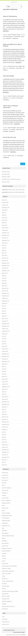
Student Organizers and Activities (9, 566)
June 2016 (4, 338)
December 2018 (5, 263)
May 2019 (4, 250)
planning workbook (6, 550)
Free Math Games (6, 171)
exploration (8, 38)
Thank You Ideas (5, 586)
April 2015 (4, 374)
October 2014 (5, 384)
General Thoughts (12, 34)
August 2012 (4, 429)
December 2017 (5, 293)
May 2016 (4, 341)
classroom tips (5, 490)
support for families (6, 573)
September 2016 (5, 331)
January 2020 (5, 230)
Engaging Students (6, 502)
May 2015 (4, 371)
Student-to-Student (6, 568)
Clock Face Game (5, 181)
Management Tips (6, 525)
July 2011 (4, 462)
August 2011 (4, 459)
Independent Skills (6, 520)
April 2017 (4, 313)
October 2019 (5, 237)
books (3, 485)
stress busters (5, 563)
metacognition (5, 533)
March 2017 (4, 316)
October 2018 (5, 268)
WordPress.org (5, 624)
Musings (18, 34)
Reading (4, 555)
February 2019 (5, 258)
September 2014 (5, 386)
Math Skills (4, 530)
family (3, 505)
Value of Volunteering (10, 16)
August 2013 (4, 406)
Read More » (6, 31)
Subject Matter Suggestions (8, 571)
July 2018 (4, 275)
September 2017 (5, 300)
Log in (3, 616)
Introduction (20, 155)
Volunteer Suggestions (7, 601)
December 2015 (5, 353)
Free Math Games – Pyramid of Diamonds (11, 179)
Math (3, 528)
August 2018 (4, 273)
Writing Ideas (5, 608)
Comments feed (5, 621)
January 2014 (5, 399)
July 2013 (4, 409)
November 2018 (5, 265)
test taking (4, 583)
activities (13, 129)
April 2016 (4, 343)
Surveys (3, 576)
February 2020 (5, 227)
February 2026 (5, 202)
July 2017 (4, 305)
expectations (12, 68)
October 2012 (5, 427)
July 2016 (4, 336)
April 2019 (4, 252)
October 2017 (5, 298)
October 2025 (5, 205)
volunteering (15, 38)
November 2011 (5, 452)
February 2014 (5, 396)
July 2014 (4, 391)
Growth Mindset (5, 518)
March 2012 (4, 442)
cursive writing (5, 497)
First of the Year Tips (9, 137)
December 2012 (5, 421)
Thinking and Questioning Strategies (10, 591)
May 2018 (4, 280)
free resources (5, 508)
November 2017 (5, 295)
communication (17, 36)
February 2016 (5, 348)
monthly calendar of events (8, 535)
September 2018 (5, 270)
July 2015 (4, 366)
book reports (5, 480)
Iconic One (8, 634)
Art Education (5, 472)
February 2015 (5, 379)
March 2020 (4, 225)
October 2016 (5, 328)
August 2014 (4, 389)
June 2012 (4, 434)
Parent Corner (11, 155)
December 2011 (5, 449)
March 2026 (4, 200)
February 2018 (5, 288)
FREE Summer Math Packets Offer (17, 189)
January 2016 (5, 351)
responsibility (19, 68)
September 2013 (5, 404)
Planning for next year (7, 548)
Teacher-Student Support (7, 581)
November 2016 (5, 326)
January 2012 (5, 447)
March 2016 (4, 346)
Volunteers (4, 603)
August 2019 (4, 242)
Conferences (5, 492)
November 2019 (5, 235)
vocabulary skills (5, 598)
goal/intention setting (7, 515)
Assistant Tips (11, 66)
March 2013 (4, 414)
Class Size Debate (8, 76)
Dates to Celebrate (6, 500)
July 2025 (4, 212)
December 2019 (5, 232)
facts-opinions (19, 97)
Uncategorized (5, 593)
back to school (5, 477)
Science (3, 560)
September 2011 (5, 457)
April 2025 (4, 215)
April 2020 (4, 222)
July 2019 (4, 245)
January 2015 (5, 381)
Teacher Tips (5, 578)
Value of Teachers (6, 596)
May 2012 (4, 437)
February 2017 (5, 318)
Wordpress (23, 634)
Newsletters (4, 540)
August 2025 (4, 210)
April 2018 (4, 283)
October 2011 (5, 454)
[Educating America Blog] (14, 2)
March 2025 (4, 217)
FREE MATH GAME (6, 176)
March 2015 (4, 376)
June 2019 (4, 247)
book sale (4, 482)
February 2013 (5, 416)
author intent (19, 129)
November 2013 (5, 401)
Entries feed (4, 619)
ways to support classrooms (8, 606)
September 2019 (5, 240)
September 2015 (5, 361)
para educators (5, 543)
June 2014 (4, 394)
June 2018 (4, 278)
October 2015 (5, 358)
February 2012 (5, 444)
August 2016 (4, 333)
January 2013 (5, 419)
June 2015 (4, 369)
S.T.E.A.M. (4, 558)
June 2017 (4, 308)
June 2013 (4, 411)
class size (13, 97)
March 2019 (4, 255)
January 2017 (5, 321)
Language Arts (5, 523)
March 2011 (4, 464)
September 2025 (5, 207)
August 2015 (4, 363)
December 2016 (5, 323)
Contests (4, 495)
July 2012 (4, 432)
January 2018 (5, 290)
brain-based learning (6, 487)
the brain (4, 588)
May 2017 (4, 310)
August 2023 (4, 220)
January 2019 (5, 260)
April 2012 (4, 439)
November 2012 (5, 424)
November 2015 (5, 356)
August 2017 (4, 303)
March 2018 (4, 285)
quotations (4, 553)
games (3, 510)
